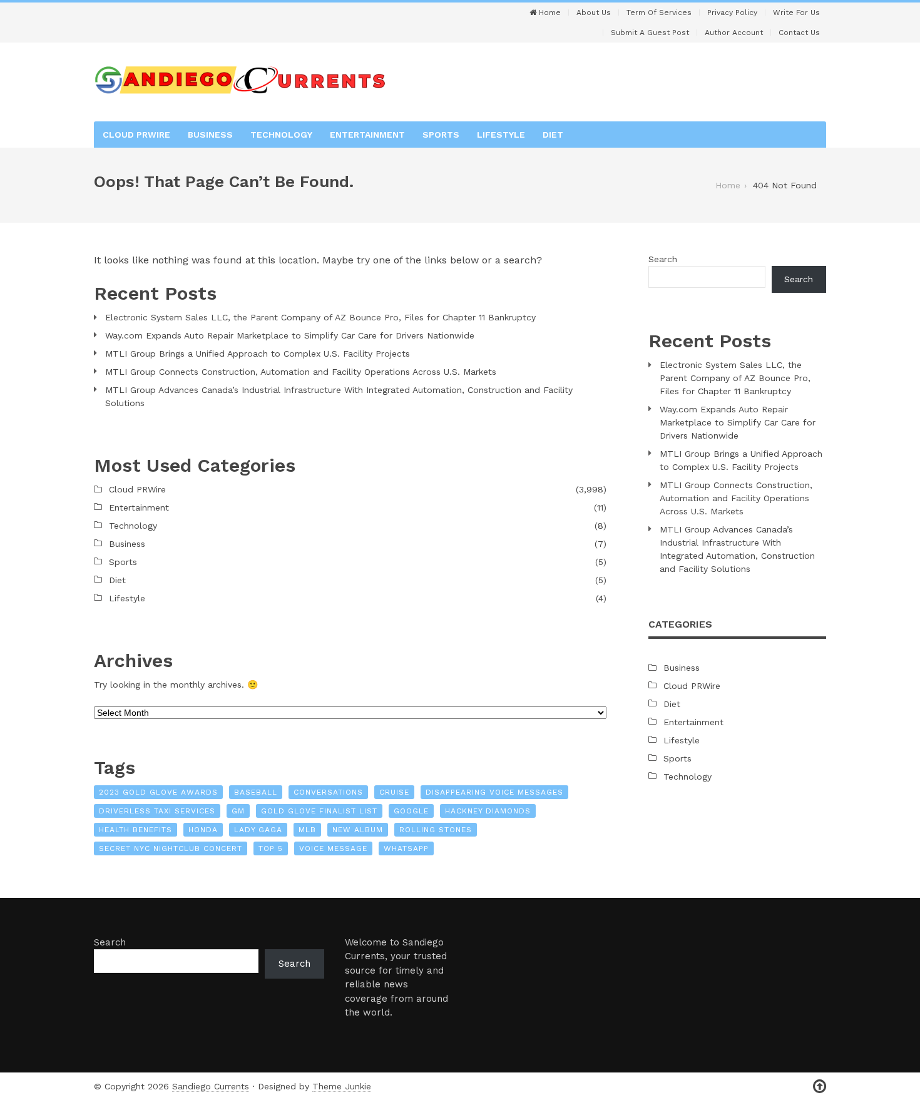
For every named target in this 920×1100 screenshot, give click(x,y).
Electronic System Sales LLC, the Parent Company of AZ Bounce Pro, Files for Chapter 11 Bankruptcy (320, 317)
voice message (333, 848)
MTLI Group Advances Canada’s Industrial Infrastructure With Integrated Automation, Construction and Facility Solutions (339, 396)
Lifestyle (501, 135)
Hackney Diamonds (488, 811)
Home (548, 12)
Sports (440, 135)
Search (662, 259)
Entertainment (367, 135)
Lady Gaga (258, 829)
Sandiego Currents (210, 1086)
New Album (357, 829)
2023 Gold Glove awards (158, 792)
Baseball (255, 792)
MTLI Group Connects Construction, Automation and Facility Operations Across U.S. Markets (300, 372)
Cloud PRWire (136, 135)
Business (210, 135)
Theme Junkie (341, 1086)
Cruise (394, 792)
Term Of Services (659, 12)
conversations (328, 792)
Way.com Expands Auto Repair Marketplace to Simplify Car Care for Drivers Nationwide (289, 335)
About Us (593, 12)
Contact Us (799, 32)
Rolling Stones (435, 829)
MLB (307, 829)
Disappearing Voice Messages (494, 792)
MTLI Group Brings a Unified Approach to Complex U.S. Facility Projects (257, 354)
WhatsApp (406, 848)
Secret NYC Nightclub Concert (170, 848)
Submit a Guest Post (650, 32)
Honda (203, 829)
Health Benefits (135, 829)
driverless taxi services (157, 811)
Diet (553, 135)
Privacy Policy (732, 12)
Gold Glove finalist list (319, 811)
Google (411, 811)
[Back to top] (819, 1086)
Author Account (734, 32)
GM (238, 811)
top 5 (270, 848)
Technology (281, 135)
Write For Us (796, 12)
